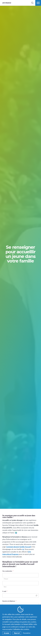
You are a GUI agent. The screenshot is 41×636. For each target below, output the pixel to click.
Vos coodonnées (7, 571)
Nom (5, 587)
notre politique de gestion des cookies (22, 622)
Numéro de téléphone (9, 601)
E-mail (4, 591)
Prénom (6, 579)
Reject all (17, 633)
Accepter (6, 633)
